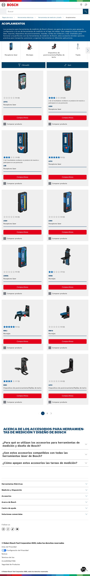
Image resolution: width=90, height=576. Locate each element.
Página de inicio (7, 17)
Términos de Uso (8, 557)
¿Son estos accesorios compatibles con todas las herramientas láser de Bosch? (35, 454)
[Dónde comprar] (81, 4)
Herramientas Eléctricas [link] (12, 484)
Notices (4, 554)
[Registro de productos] (85, 4)
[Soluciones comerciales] (86, 514)
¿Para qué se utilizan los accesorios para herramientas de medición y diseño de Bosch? (41, 444)
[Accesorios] (86, 496)
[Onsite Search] (85, 11)
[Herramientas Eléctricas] (86, 484)
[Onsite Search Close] (81, 11)
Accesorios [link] (6, 496)
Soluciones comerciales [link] (12, 514)
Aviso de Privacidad (9, 547)
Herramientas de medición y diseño (49, 17)
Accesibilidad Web (8, 561)
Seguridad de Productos (11, 564)
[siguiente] (51, 413)
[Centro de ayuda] (86, 508)
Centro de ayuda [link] (9, 508)
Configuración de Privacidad (17, 550)
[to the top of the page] (86, 563)
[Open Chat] (83, 569)
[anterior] (39, 413)
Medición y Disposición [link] (12, 490)
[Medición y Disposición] (86, 490)
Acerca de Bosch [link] (9, 502)
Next (88, 50)
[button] (22, 117)
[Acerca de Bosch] (86, 502)
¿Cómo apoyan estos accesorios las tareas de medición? (40, 463)
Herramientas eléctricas (25, 17)
